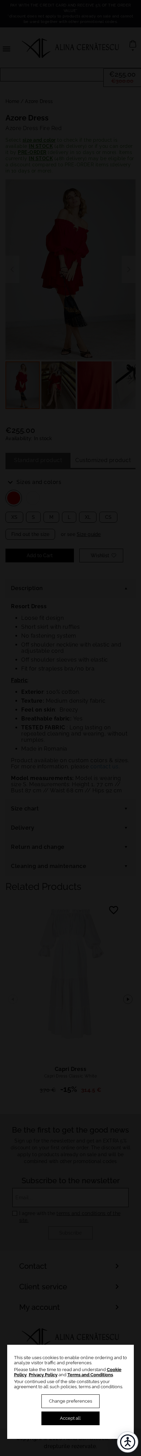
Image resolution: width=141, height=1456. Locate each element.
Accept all (70, 1418)
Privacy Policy (43, 1374)
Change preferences (70, 1401)
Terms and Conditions (90, 1374)
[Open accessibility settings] (127, 1442)
